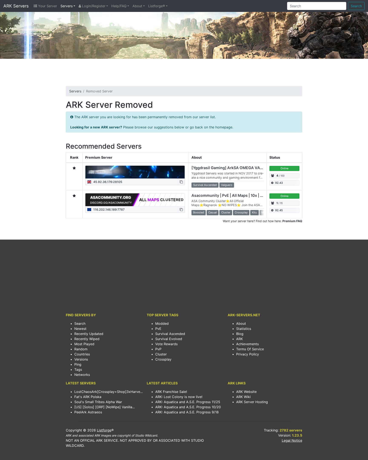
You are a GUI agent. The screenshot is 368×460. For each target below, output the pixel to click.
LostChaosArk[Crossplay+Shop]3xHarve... (108, 392)
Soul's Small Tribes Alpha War (98, 402)
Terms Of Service (250, 349)
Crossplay (163, 359)
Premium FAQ (292, 221)
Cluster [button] (225, 212)
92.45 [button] (279, 210)
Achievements (247, 344)
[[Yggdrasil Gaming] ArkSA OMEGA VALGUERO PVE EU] (135, 172)
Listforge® (156, 6)
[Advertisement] (184, 73)
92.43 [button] (279, 182)
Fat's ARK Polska (87, 397)
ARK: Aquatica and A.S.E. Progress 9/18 (187, 412)
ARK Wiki (243, 397)
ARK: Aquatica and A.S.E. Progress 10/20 (188, 407)
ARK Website (246, 392)
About (137, 6)
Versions (81, 359)
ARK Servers (16, 6)
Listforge (104, 430)
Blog (239, 334)
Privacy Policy (247, 354)
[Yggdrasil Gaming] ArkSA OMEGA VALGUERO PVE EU (240, 167)
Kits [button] (254, 212)
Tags (78, 369)
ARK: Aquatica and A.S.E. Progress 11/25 (187, 402)
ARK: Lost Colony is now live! (178, 397)
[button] (181, 181)
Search (356, 6)
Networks (82, 374)
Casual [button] (212, 212)
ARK (239, 339)
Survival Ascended (170, 334)
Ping (77, 364)
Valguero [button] (226, 185)
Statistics (243, 328)
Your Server (47, 6)
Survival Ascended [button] (205, 185)
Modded (162, 323)
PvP (158, 349)
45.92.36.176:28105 (107, 182)
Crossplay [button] (241, 212)
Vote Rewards (166, 344)
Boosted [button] (198, 212)
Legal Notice (292, 440)
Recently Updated (88, 334)
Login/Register (93, 6)
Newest (80, 328)
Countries (82, 354)
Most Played (84, 344)
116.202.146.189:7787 (108, 209)
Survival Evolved (168, 339)
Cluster (161, 354)
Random (81, 349)
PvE (158, 328)
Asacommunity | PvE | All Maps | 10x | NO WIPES (235, 195)
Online (284, 168)
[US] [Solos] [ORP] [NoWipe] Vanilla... (104, 407)
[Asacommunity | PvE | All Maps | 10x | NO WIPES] (135, 199)
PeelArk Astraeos (88, 412)
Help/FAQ (118, 6)
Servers (66, 6)
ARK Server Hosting (252, 402)
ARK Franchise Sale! (171, 392)
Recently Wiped (86, 339)
